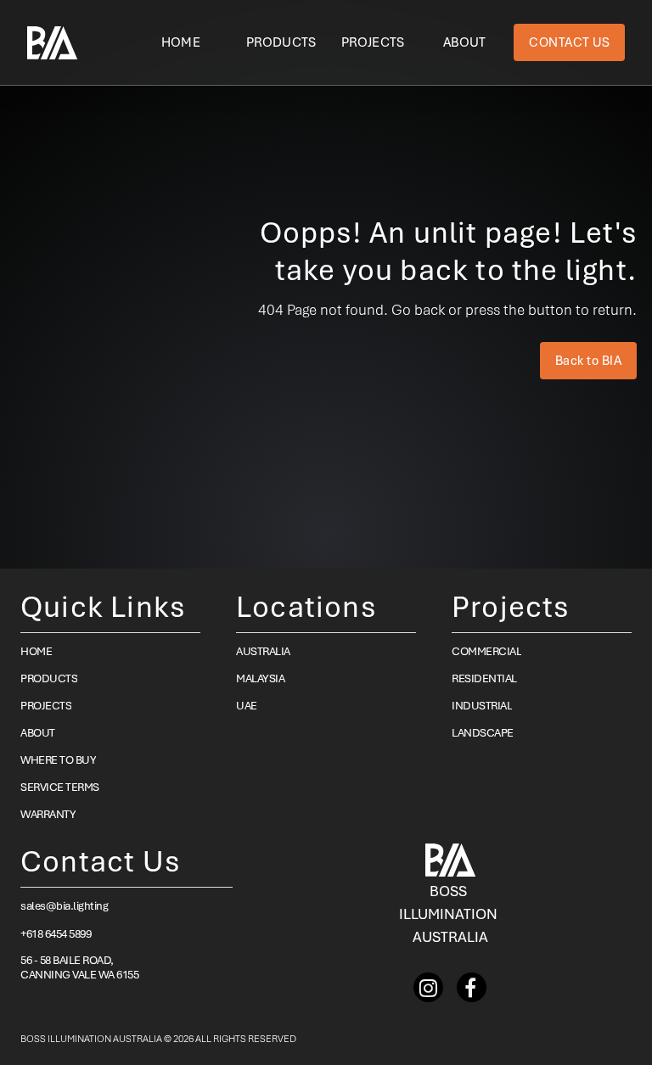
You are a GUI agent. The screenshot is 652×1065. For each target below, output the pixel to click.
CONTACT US (569, 42)
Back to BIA (588, 360)
